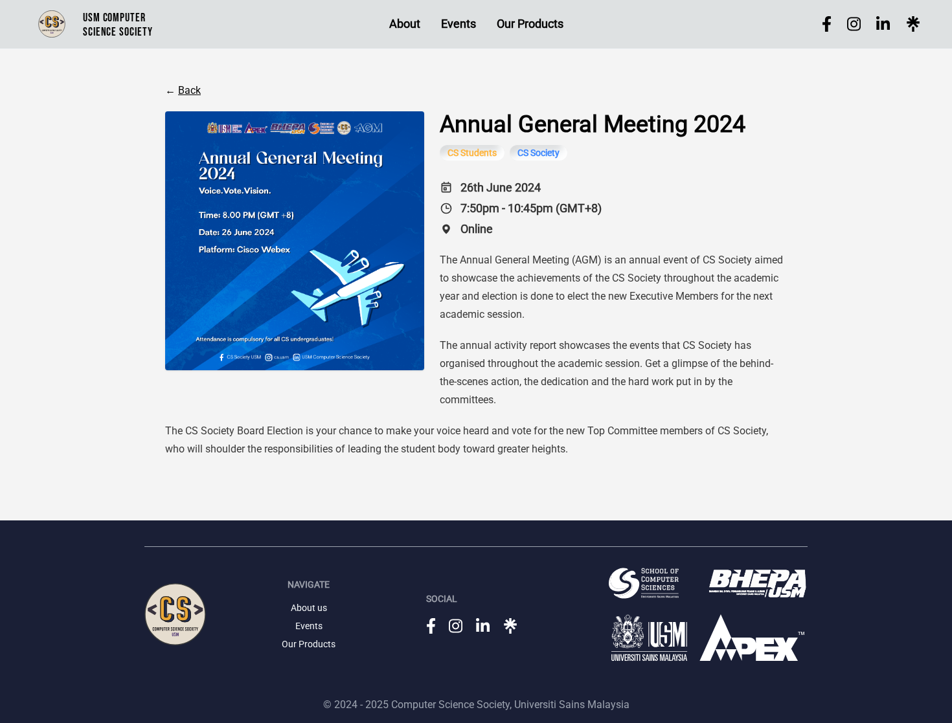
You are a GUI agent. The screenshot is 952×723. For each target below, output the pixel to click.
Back (189, 90)
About (404, 23)
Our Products (530, 23)
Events (458, 23)
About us (309, 608)
